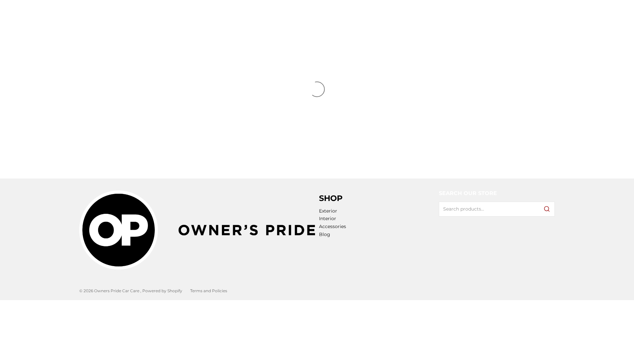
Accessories (332, 226)
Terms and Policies (208, 290)
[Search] (547, 209)
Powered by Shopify (162, 290)
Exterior (328, 211)
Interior (327, 218)
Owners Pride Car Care (117, 290)
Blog (324, 234)
